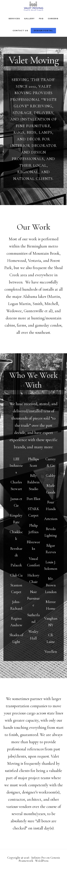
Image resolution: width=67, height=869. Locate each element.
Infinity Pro (38, 857)
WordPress (41, 860)
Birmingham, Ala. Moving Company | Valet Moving (33, 6)
